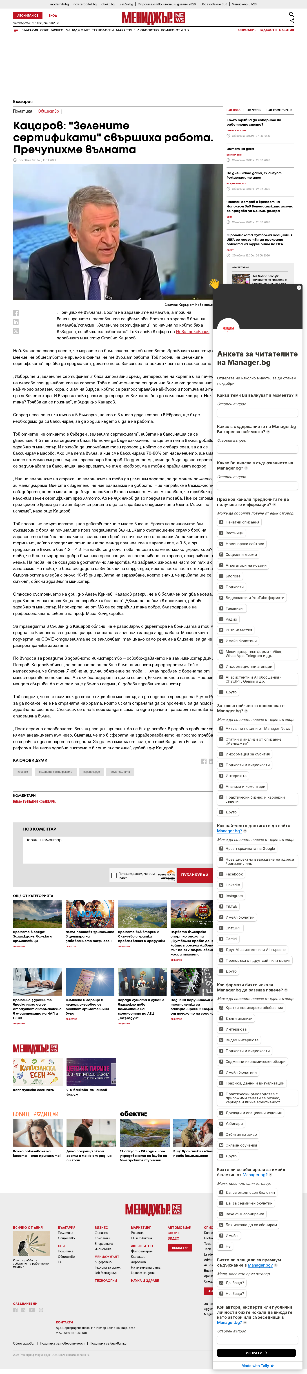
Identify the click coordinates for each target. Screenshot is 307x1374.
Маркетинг (125, 30)
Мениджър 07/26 (244, 4)
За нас (209, 1303)
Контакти (64, 1322)
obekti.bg (108, 4)
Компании (102, 1238)
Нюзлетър (180, 1248)
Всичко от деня (175, 30)
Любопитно (148, 30)
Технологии (103, 30)
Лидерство (103, 1262)
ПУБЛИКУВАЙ (194, 875)
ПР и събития (141, 1238)
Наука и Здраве (145, 1280)
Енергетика (104, 1243)
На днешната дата (145, 1267)
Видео (173, 1238)
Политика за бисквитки (108, 1343)
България (30, 30)
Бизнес (57, 30)
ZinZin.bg (126, 4)
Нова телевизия (192, 331)
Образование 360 (213, 4)
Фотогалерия (142, 1251)
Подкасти (267, 30)
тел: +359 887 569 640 (71, 1333)
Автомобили (179, 1227)
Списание (247, 30)
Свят (44, 30)
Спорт (173, 1232)
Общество (66, 1238)
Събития (286, 30)
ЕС (60, 1262)
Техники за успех (107, 1267)
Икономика (103, 1249)
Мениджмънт (78, 30)
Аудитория (212, 1308)
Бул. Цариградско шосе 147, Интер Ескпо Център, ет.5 (95, 1327)
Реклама (137, 1232)
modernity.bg (59, 4)
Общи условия (24, 1343)
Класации (138, 1256)
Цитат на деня (143, 1272)
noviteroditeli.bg (85, 4)
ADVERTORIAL (240, 268)
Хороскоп (138, 1262)
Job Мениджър (106, 1272)
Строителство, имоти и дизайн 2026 (167, 4)
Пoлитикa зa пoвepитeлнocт (62, 1343)
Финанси (101, 1232)
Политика (65, 1232)
